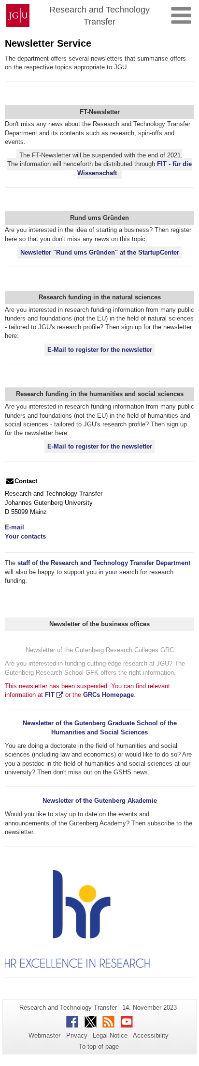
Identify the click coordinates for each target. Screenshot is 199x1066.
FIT (50, 694)
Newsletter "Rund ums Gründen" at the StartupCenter (99, 252)
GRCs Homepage (108, 694)
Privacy (76, 1035)
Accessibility (151, 1035)
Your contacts (25, 536)
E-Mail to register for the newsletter (99, 349)
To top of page (99, 1046)
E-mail (14, 527)
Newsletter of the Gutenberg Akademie (100, 800)
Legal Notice (110, 1035)
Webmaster (44, 1035)
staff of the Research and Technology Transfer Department (103, 562)
